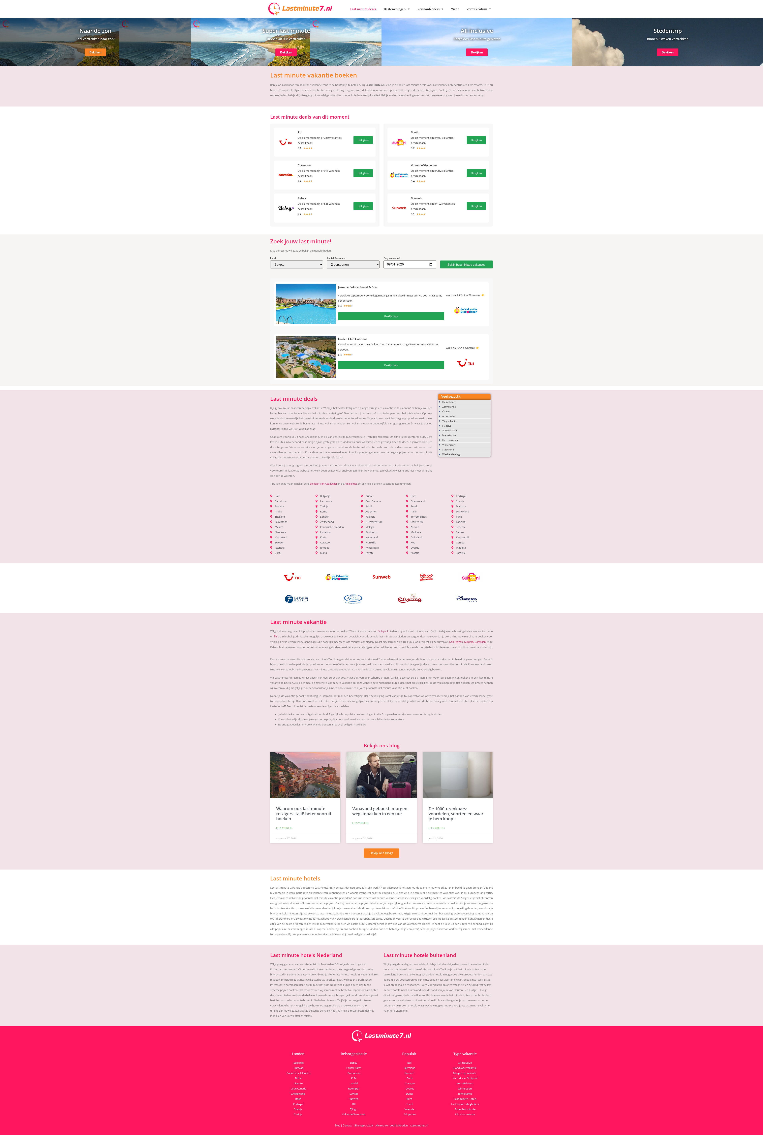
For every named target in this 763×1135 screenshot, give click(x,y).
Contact (347, 1125)
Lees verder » (284, 828)
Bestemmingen (395, 9)
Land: (273, 258)
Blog (337, 1125)
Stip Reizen (456, 641)
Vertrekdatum (477, 9)
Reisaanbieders (428, 9)
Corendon (480, 641)
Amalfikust (351, 483)
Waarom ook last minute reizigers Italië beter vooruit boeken (303, 813)
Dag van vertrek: (392, 258)
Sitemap (359, 1125)
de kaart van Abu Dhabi (323, 483)
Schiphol (383, 631)
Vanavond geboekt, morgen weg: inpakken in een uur (379, 811)
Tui (275, 636)
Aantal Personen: (336, 258)
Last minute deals (363, 9)
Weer (455, 9)
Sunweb (468, 641)
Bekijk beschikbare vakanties (466, 264)
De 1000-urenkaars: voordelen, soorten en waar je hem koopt (456, 813)
